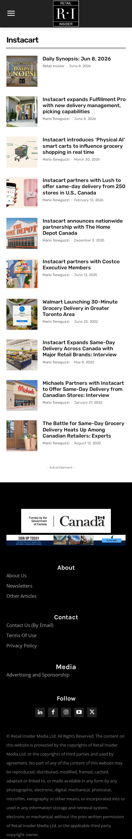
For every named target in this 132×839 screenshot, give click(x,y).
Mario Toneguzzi (56, 119)
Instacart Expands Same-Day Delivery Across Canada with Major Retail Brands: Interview (80, 348)
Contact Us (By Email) (29, 625)
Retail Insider (53, 66)
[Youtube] (79, 712)
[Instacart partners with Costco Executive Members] (21, 273)
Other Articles (21, 596)
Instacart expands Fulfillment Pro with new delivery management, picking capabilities (84, 105)
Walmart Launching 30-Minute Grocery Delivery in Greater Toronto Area (80, 308)
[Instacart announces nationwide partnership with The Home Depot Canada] (21, 233)
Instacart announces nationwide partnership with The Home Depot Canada (83, 227)
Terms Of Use (21, 635)
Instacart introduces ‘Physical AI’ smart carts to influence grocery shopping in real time (84, 146)
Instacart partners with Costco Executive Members (81, 264)
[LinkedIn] (40, 712)
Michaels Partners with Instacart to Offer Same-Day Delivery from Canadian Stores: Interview (83, 389)
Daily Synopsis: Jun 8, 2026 (77, 59)
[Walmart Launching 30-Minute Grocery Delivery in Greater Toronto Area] (21, 314)
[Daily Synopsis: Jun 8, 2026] (21, 71)
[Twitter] (92, 712)
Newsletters (19, 585)
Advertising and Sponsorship (38, 674)
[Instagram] (66, 712)
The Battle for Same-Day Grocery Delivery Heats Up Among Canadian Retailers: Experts (83, 429)
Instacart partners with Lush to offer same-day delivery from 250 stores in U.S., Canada (84, 186)
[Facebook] (53, 712)
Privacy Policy (21, 645)
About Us (16, 575)
